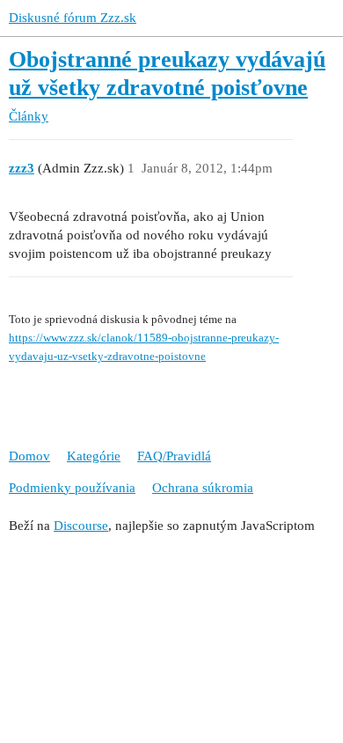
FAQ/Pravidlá (174, 456)
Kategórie (93, 456)
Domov (29, 456)
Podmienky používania (72, 488)
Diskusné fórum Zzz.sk (72, 18)
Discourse (81, 526)
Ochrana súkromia (202, 488)
